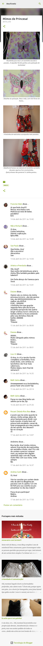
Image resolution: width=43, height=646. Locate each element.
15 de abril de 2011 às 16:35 (22, 373)
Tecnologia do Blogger (23, 643)
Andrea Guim (16, 472)
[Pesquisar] (39, 3)
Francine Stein (16, 204)
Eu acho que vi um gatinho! (12, 618)
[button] (4, 26)
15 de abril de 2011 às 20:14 (22, 389)
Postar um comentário (13, 505)
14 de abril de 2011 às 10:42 (22, 219)
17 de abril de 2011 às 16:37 (22, 465)
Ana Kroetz (11, 4)
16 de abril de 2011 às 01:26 (22, 405)
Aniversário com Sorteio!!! (11, 540)
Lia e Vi (14, 354)
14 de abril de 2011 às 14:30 (22, 259)
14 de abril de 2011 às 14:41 (22, 285)
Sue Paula (15, 246)
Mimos (6, 185)
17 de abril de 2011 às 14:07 (22, 435)
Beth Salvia (15, 380)
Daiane (13, 292)
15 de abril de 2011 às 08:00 (22, 325)
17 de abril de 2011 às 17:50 (22, 500)
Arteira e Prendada (18, 265)
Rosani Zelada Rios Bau (20, 411)
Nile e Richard (16, 226)
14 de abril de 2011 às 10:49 (22, 239)
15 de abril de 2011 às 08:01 (22, 347)
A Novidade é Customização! (12, 579)
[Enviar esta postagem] (4, 183)
